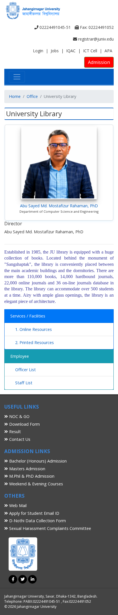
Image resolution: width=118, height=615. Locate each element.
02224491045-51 (54, 27)
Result (14, 431)
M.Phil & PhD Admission (31, 476)
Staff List (23, 382)
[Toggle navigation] (17, 77)
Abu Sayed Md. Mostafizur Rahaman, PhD (59, 205)
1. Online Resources (33, 329)
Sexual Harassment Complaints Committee (49, 528)
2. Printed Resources (34, 342)
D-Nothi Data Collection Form (37, 520)
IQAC (71, 50)
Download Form (24, 424)
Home (15, 96)
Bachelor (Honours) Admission (37, 461)
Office (32, 96)
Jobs (55, 50)
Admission (99, 62)
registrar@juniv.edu (95, 39)
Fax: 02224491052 (96, 27)
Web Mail (17, 505)
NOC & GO (19, 416)
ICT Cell (90, 50)
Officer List (25, 369)
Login (38, 50)
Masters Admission (26, 468)
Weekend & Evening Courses (35, 484)
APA (108, 50)
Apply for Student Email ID (33, 513)
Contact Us (19, 439)
